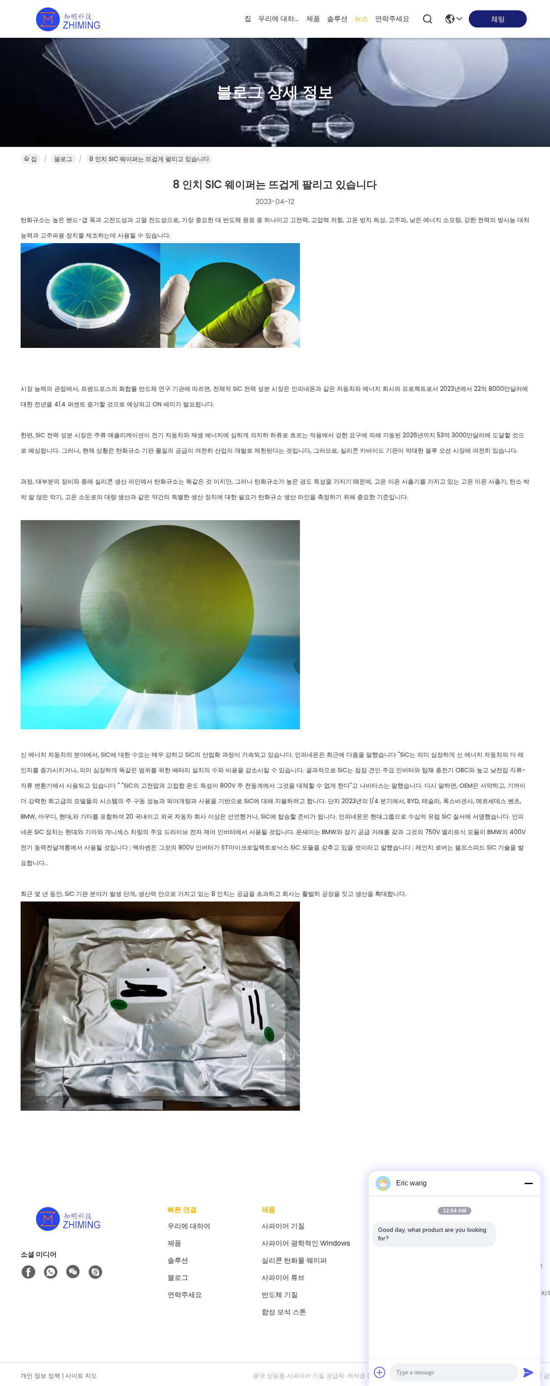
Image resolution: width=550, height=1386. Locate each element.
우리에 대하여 (278, 19)
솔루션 (337, 19)
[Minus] (528, 1183)
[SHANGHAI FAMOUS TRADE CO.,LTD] (68, 19)
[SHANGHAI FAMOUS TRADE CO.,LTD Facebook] (28, 1272)
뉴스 (361, 19)
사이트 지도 (81, 1375)
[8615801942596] (50, 1272)
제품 (313, 19)
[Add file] (380, 1372)
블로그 (63, 159)
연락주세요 (392, 19)
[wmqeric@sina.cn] (95, 1272)
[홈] (68, 1229)
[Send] (528, 1372)
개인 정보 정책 (40, 1375)
